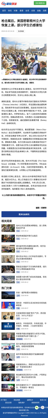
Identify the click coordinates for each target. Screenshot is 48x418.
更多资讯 (24, 214)
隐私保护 (21, 402)
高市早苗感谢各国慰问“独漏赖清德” (30, 354)
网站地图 (17, 400)
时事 (15, 11)
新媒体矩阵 (35, 402)
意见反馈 (8, 402)
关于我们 (4, 400)
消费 (44, 11)
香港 (21, 11)
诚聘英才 (30, 400)
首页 (4, 11)
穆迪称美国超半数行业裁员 (27, 236)
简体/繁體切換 (40, 3)
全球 (33, 11)
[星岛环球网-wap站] (10, 4)
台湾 (27, 11)
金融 (39, 11)
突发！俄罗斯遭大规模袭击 (27, 293)
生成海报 (21, 31)
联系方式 (43, 400)
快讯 (10, 11)
